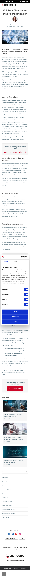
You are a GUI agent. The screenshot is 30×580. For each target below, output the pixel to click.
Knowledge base (6, 493)
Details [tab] (15, 261)
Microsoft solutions (7, 505)
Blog (22, 538)
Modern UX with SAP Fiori (13, 152)
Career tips (5, 482)
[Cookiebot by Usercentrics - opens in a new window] (21, 257)
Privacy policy (23, 568)
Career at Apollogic (11, 538)
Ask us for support (15, 388)
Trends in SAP (5, 517)
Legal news (5, 497)
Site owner (16, 568)
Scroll (4, 574)
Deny (15, 321)
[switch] (26, 294)
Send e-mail (25, 1)
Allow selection (15, 316)
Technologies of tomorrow (8, 513)
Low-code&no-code (7, 501)
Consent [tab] (5, 261)
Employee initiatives (7, 490)
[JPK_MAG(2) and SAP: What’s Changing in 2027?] (15, 412)
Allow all (15, 311)
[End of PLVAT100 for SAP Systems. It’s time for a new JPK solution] (15, 435)
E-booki (4, 486)
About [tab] (24, 261)
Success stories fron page (8, 509)
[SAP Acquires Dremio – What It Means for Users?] (15, 458)
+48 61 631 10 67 (9, 1)
